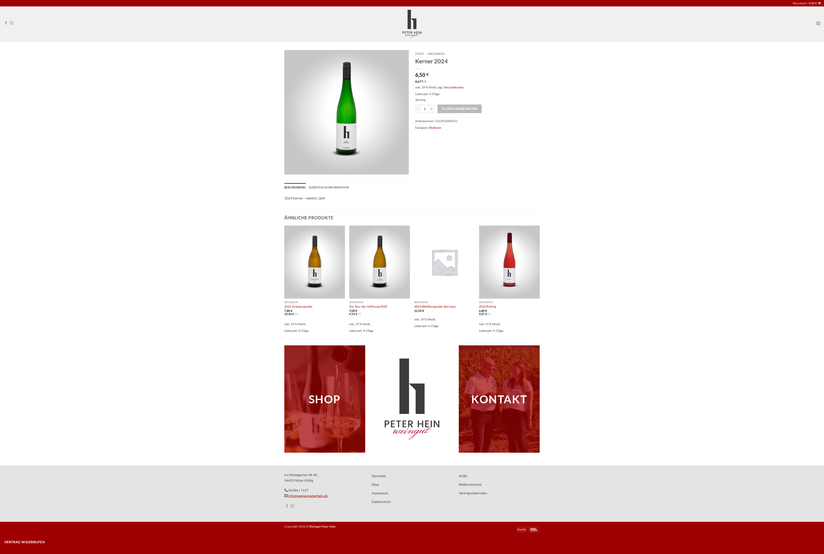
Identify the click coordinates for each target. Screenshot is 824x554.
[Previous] (284, 281)
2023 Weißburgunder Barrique (435, 306)
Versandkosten (454, 87)
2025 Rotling (487, 306)
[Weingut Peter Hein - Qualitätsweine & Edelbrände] (412, 23)
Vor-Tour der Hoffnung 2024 (368, 306)
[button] (807, 3)
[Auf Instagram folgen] (11, 23)
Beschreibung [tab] (295, 187)
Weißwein (436, 54)
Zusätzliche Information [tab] (329, 187)
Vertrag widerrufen (24, 542)
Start (419, 54)
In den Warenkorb (459, 109)
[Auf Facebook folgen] (6, 23)
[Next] (539, 281)
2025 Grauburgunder (298, 306)
